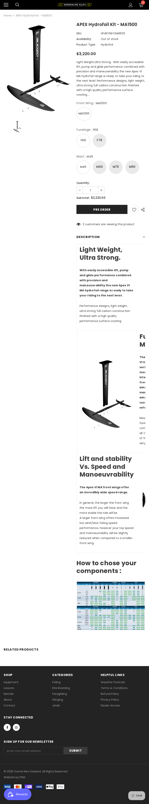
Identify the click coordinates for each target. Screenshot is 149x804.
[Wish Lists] (134, 209)
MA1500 (84, 113)
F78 (99, 140)
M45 (83, 167)
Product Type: (86, 45)
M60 (99, 167)
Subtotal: (83, 198)
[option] (38, 69)
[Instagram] (16, 727)
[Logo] (74, 5)
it (12, 777)
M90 (132, 167)
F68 (83, 140)
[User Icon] (131, 5)
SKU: (79, 33)
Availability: (84, 39)
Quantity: (83, 183)
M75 (116, 167)
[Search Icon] (17, 5)
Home (8, 15)
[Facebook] (7, 727)
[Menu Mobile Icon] (6, 5)
